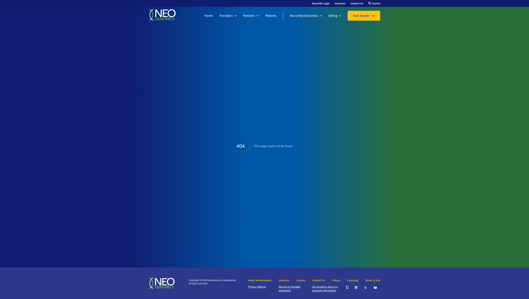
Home (209, 15)
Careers (300, 280)
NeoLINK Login (321, 3)
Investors (340, 3)
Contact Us (356, 3)
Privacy (336, 280)
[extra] (347, 287)
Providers (226, 15)
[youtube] (375, 287)
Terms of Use (372, 280)
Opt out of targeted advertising (289, 288)
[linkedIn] (356, 287)
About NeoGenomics (304, 15)
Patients (270, 15)
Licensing (352, 280)
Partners (249, 15)
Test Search (361, 15)
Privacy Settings (257, 287)
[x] (365, 287)
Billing (333, 15)
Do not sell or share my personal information (325, 288)
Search (376, 3)
